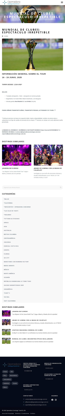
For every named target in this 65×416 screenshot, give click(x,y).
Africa (6, 222)
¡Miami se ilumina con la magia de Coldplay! (29, 320)
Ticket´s (7, 293)
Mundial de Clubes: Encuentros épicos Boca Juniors (32, 339)
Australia (7, 230)
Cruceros (7, 242)
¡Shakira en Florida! (10, 168)
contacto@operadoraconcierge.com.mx (36, 399)
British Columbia (10, 234)
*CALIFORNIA (8, 203)
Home (25, 9)
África (4, 375)
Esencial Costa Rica (11, 246)
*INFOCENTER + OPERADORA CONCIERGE (17, 207)
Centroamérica (9, 238)
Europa (6, 250)
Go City (6, 258)
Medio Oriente (9, 265)
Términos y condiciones (22, 413)
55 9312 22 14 (28, 390)
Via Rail (6, 297)
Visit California (10, 301)
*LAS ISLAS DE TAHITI (11, 211)
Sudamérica (8, 289)
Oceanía (7, 277)
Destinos (32, 9)
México (6, 269)
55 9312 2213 (49, 368)
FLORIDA (38, 9)
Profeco (32, 413)
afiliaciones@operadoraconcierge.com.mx (36, 402)
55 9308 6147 (49, 379)
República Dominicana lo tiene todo (17, 281)
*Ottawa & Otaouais (11, 218)
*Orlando (7, 215)
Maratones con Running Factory (16, 262)
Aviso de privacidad (8, 413)
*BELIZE (6, 199)
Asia (5, 226)
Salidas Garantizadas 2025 (14, 285)
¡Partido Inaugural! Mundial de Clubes (27, 330)
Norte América (9, 273)
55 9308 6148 (28, 371)
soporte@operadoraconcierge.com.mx (35, 405)
